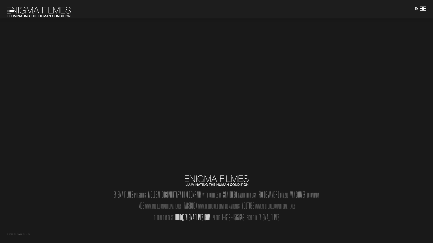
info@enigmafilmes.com (192, 217)
